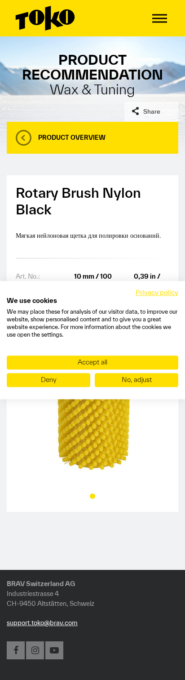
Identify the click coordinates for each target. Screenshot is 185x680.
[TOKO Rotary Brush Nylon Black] (92, 412)
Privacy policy (157, 292)
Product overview (72, 137)
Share (151, 111)
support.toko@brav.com (42, 623)
